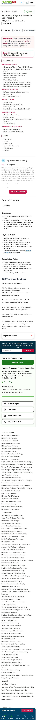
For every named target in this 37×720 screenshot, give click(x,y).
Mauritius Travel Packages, (10, 496)
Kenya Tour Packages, (8, 504)
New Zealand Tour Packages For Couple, (14, 528)
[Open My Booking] (27, 2)
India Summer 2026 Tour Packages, (12, 596)
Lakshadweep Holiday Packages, (11, 506)
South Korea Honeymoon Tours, (11, 660)
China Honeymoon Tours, (9, 657)
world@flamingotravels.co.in (15, 392)
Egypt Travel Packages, (8, 493)
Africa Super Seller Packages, (11, 647)
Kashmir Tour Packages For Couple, (13, 584)
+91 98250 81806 (11, 389)
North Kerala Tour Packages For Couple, (14, 568)
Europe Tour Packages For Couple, (12, 557)
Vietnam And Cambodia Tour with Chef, (14, 607)
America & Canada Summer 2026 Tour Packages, (17, 560)
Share (30, 11)
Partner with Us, (15, 696)
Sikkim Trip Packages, (26, 462)
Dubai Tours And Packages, (10, 483)
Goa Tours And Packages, (9, 441)
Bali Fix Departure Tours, (9, 612)
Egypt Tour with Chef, (23, 610)
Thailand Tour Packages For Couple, (13, 536)
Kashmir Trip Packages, (9, 464)
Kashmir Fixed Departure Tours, (11, 581)
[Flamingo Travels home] (8, 2)
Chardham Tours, (7, 652)
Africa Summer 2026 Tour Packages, (13, 602)
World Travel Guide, (8, 690)
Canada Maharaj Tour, (8, 673)
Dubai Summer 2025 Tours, (10, 563)
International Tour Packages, (11, 687)
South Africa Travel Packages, (11, 501)
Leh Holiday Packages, (8, 451)
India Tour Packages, (8, 684)
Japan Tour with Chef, (8, 604)
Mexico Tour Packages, (8, 488)
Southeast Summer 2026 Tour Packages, (14, 589)
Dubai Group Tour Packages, (10, 521)
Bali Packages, (6, 470)
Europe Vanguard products (10, 678)
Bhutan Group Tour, (7, 542)
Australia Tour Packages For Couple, (13, 547)
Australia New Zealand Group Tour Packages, (16, 544)
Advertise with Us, (27, 696)
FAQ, (8, 696)
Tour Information (30, 30)
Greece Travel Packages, (9, 480)
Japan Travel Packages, (24, 467)
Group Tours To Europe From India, (12, 518)
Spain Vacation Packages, (9, 475)
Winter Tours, (5, 618)
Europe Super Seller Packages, (11, 633)
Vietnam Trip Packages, (9, 467)
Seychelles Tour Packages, (10, 499)
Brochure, (4, 693)
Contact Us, (19, 693)
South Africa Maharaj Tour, (10, 623)
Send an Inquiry (27, 710)
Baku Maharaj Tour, (25, 615)
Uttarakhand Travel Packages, (11, 456)
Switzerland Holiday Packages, (11, 477)
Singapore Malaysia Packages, (21, 470)
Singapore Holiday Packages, (10, 443)
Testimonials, (28, 693)
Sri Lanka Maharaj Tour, (8, 620)
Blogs (17, 690)
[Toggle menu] (32, 2)
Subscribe (28, 350)
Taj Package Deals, (20, 573)
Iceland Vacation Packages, (10, 472)
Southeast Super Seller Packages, (12, 631)
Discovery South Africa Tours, (11, 641)
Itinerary (18, 30)
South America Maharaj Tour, (10, 675)
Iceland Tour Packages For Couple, (12, 579)
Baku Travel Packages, (8, 485)
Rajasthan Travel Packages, (10, 459)
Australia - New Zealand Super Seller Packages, (16, 649)
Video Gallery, (23, 690)
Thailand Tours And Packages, (11, 449)
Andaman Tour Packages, (25, 464)
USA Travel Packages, (23, 485)
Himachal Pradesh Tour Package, (12, 454)
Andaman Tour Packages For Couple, (13, 571)
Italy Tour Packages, (26, 472)
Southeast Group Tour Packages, (12, 515)
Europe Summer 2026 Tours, (10, 599)
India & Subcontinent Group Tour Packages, (15, 576)
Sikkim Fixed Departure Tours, (11, 586)
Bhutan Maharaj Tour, (8, 639)
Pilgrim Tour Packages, (20, 652)
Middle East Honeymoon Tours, (11, 662)
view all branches (17, 362)
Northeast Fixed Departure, (10, 615)
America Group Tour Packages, (11, 523)
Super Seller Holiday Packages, (11, 626)
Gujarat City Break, (7, 573)
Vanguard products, (27, 675)
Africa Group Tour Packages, (10, 526)
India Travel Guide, (27, 687)
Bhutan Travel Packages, (9, 438)
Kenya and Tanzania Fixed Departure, (13, 644)
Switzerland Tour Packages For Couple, (14, 534)
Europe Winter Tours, (17, 618)
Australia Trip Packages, (24, 488)
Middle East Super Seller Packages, (12, 636)
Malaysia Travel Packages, (9, 446)
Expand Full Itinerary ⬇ (17, 192)
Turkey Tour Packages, (25, 480)
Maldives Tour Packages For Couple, (13, 565)
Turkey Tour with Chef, (8, 610)
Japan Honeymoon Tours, (9, 654)
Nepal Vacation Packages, (9, 462)
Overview (7, 30)
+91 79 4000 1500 (24, 389)
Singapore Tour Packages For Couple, (13, 552)
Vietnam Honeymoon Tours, (10, 670)
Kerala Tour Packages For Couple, (12, 539)
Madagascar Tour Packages (10, 509)
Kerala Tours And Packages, (10, 435)
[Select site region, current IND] (21, 2)
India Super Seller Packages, (10, 628)
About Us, (11, 693)
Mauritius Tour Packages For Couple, (13, 555)
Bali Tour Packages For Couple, (11, 531)
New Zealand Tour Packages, (10, 491)
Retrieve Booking (7, 699)
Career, (3, 696)
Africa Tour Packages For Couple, (12, 550)
